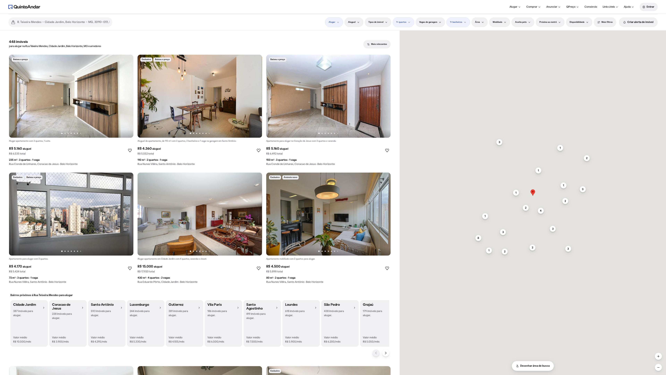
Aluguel (352, 22)
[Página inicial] (24, 7)
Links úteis (609, 7)
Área (477, 22)
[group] (71, 111)
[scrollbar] (533, 32)
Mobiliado (497, 22)
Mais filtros (607, 22)
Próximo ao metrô (548, 22)
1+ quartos (401, 22)
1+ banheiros (456, 22)
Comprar (531, 7)
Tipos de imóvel (375, 22)
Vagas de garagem (428, 22)
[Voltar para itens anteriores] (376, 352)
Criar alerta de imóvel (640, 22)
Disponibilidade (577, 22)
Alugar (513, 7)
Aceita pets (521, 22)
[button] (29, 323)
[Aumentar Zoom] (658, 356)
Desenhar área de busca (535, 366)
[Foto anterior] (15, 96)
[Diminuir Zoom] (658, 367)
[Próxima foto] (127, 96)
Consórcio (590, 7)
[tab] (377, 44)
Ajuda (627, 7)
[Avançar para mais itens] (385, 352)
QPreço (570, 7)
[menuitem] (515, 7)
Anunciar (551, 7)
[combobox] (63, 22)
